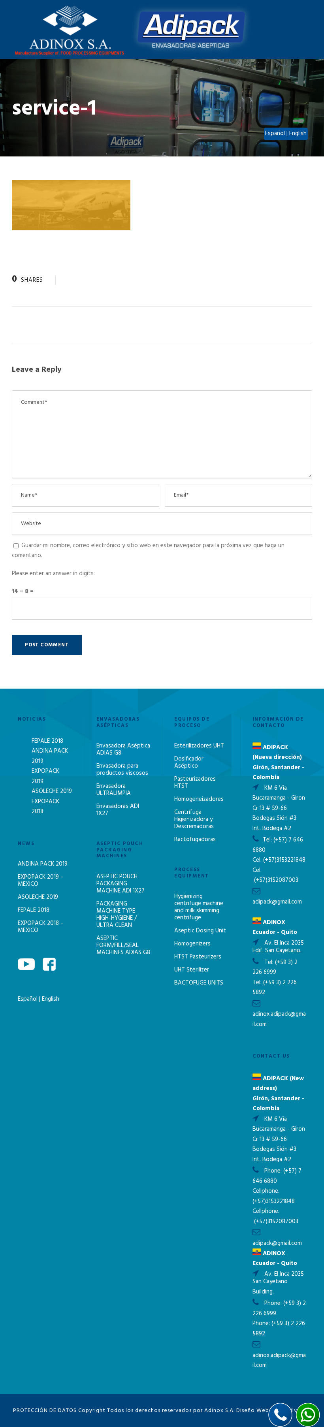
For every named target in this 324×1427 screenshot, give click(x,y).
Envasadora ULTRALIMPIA (113, 789)
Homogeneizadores (199, 799)
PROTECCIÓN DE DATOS (45, 1410)
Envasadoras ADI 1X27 (117, 810)
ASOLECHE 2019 (52, 791)
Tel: (268, 840)
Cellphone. (265, 1191)
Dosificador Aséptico (188, 762)
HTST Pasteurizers (197, 957)
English (50, 999)
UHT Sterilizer (191, 970)
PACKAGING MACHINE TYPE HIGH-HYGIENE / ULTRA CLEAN (116, 914)
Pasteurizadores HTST (195, 782)
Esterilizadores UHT (199, 746)
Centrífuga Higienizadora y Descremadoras (194, 819)
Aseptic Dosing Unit (200, 931)
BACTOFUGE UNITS (198, 983)
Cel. (257, 860)
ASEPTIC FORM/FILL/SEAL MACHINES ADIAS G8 (123, 945)
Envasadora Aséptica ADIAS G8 (123, 749)
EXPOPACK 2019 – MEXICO (41, 880)
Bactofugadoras (195, 839)
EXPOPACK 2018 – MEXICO (41, 927)
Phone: (273, 1171)
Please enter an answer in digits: (53, 573)
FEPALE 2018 (47, 741)
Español (28, 999)
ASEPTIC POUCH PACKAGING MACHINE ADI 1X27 (120, 884)
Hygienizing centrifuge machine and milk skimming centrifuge (198, 907)
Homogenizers (192, 944)
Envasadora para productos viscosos (122, 769)
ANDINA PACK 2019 (43, 864)
